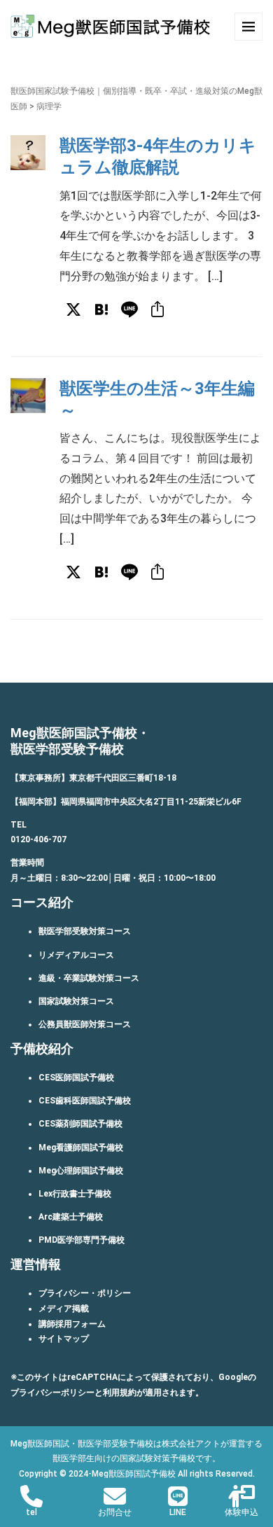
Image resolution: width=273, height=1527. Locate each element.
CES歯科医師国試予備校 (84, 1101)
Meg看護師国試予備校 (80, 1147)
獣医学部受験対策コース (84, 931)
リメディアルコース (76, 955)
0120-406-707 (38, 839)
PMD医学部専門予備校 (81, 1240)
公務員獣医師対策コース (84, 1024)
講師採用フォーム (72, 1324)
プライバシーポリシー (52, 1392)
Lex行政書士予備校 (74, 1194)
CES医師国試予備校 (76, 1077)
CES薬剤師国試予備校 (80, 1124)
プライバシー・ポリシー (84, 1293)
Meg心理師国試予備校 (80, 1171)
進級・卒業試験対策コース (88, 978)
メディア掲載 (63, 1308)
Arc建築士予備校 (70, 1217)
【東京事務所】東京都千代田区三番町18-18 (93, 778)
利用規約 (119, 1392)
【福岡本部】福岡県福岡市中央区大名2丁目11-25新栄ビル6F (125, 802)
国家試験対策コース (76, 1001)
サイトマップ (63, 1339)
